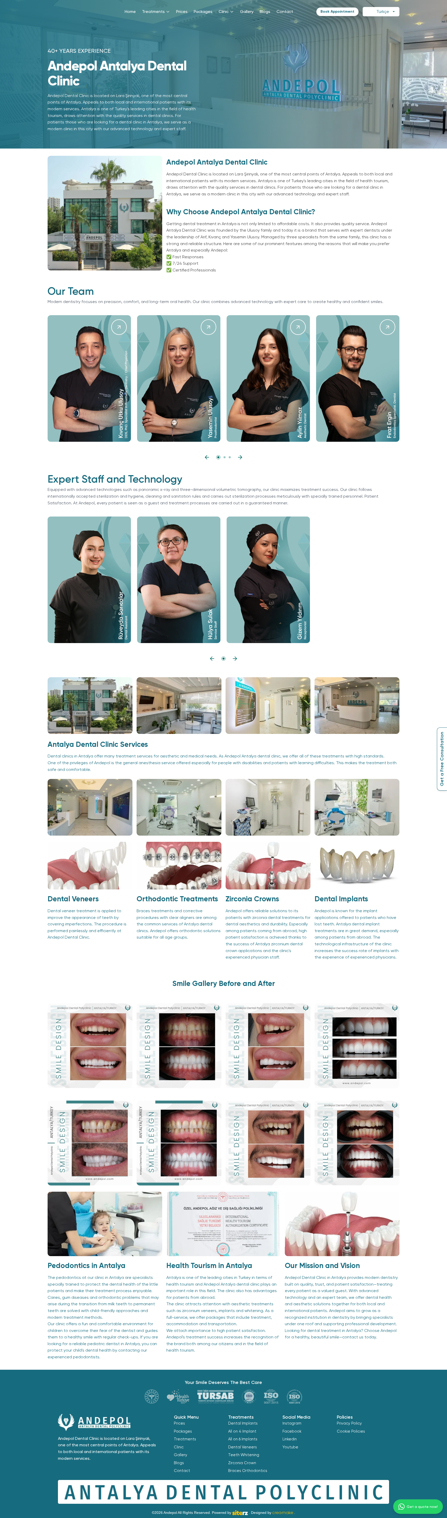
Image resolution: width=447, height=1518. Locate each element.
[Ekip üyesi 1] (218, 457)
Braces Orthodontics (247, 1470)
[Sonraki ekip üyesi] (240, 457)
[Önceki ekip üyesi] (207, 457)
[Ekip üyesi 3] (230, 457)
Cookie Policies (351, 1431)
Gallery (247, 11)
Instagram (291, 1423)
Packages (203, 11)
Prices (182, 11)
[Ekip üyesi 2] (225, 457)
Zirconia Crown (242, 1463)
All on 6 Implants (242, 1439)
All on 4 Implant (242, 1431)
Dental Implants (243, 1423)
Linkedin (289, 1439)
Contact (285, 11)
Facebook (291, 1431)
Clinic (224, 11)
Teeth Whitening (243, 1455)
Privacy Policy (349, 1423)
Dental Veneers (242, 1447)
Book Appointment (337, 11)
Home (130, 11)
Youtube (290, 1447)
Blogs (265, 11)
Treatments (153, 11)
